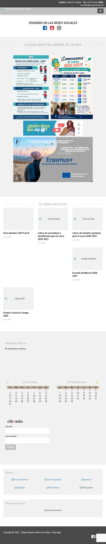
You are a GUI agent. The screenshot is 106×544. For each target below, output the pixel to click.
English (78, 2)
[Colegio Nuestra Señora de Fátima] (16, 10)
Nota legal (56, 532)
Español (62, 2)
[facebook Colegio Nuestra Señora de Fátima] (46, 28)
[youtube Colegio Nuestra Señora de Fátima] (53, 28)
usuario (8, 427)
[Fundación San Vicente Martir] (53, 127)
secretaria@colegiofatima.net (92, 5)
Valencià (70, 2)
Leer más (7, 237)
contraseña (10, 436)
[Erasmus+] (53, 159)
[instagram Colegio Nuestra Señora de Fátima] (60, 28)
